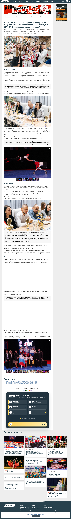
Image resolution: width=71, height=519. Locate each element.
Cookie (14, 513)
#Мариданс (38, 386)
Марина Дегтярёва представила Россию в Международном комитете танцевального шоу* (21, 381)
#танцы (33, 386)
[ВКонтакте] (23, 390)
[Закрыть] (51, 19)
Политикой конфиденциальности (36, 514)
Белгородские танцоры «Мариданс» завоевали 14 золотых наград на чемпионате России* (21, 382)
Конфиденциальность (48, 507)
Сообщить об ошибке (24, 507)
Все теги (22, 505)
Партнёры (46, 504)
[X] (25, 390)
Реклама (45, 505)
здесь (29, 330)
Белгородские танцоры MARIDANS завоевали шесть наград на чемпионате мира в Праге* (21, 383)
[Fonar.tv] (5, 1)
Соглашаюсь (36, 516)
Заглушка (34, 507)
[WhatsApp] (26, 390)
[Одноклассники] (29, 390)
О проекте (34, 504)
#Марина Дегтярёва (25, 386)
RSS (21, 504)
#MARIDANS (17, 386)
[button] (50, 148)
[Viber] (31, 390)
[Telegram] (28, 390)
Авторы (33, 505)
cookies (29, 510)
